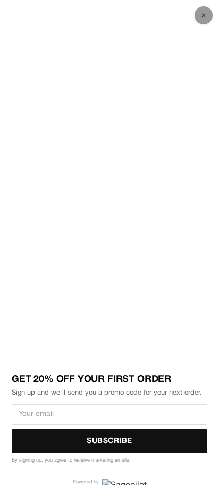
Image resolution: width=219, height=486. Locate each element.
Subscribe (109, 441)
